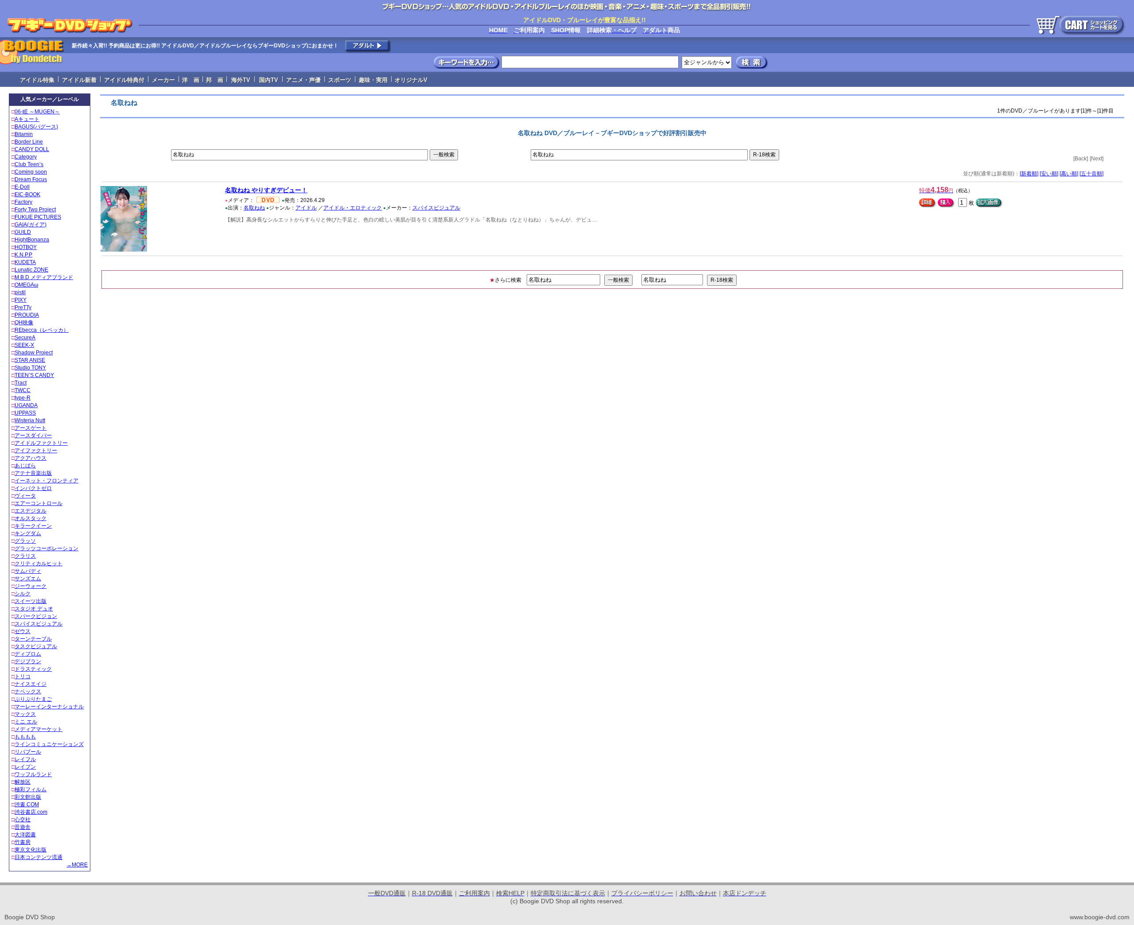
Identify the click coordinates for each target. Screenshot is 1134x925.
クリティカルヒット (38, 563)
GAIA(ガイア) (31, 225)
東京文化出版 (31, 850)
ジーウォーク (31, 586)
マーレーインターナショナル (49, 706)
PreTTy (23, 307)
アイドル (306, 208)
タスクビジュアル (36, 646)
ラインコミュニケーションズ (49, 744)
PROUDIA (27, 315)
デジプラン (28, 661)
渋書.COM (27, 804)
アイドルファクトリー (41, 443)
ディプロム (28, 654)
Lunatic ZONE (31, 270)
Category (26, 157)
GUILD (23, 232)
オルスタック (31, 518)
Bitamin (24, 134)
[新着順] (1029, 174)
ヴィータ (25, 496)
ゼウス (23, 631)
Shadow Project (34, 353)
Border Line (29, 142)
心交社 (23, 819)
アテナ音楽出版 (33, 473)
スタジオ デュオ (34, 609)
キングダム (28, 533)
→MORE (77, 865)
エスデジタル (31, 511)
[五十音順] (1091, 174)
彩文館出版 (28, 797)
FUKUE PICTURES (38, 217)
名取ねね (254, 208)
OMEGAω (26, 285)
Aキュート (27, 119)
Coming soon (31, 172)
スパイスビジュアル (38, 624)
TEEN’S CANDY (34, 375)
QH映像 (24, 322)
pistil (20, 292)
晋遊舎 (23, 827)
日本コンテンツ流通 (38, 857)
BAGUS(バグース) (36, 127)
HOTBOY (26, 247)
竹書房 (23, 842)
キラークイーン (33, 526)
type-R (23, 398)
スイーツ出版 (31, 601)
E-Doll (22, 187)
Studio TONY (30, 368)
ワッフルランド (33, 774)
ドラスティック (33, 669)
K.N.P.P (23, 255)
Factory (23, 202)
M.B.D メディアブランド (44, 277)
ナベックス (28, 691)
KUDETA (25, 262)
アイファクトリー (36, 450)
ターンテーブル (33, 639)
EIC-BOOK (27, 194)
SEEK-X (24, 345)
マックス (25, 714)
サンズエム (28, 578)
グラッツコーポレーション (46, 548)
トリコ (23, 676)
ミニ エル (26, 722)
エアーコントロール (38, 503)
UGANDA (26, 405)
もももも (25, 737)
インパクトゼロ (33, 488)
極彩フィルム (31, 789)
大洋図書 (25, 835)
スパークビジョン (36, 616)
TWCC (23, 390)
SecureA (25, 337)
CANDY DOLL (32, 149)
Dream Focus (31, 179)
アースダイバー (33, 435)
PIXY (21, 300)
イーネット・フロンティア (46, 481)
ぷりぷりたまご (33, 699)
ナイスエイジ (31, 684)
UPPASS (25, 413)
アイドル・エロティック (352, 208)
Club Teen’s (29, 164)
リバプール (28, 752)
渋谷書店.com (31, 812)
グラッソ (25, 541)
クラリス (25, 556)
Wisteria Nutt (30, 420)
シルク (23, 594)
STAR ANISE (30, 360)
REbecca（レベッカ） (42, 330)
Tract (21, 383)
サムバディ (28, 571)
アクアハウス (31, 458)
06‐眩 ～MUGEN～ (37, 112)
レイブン (25, 767)
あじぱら (25, 465)
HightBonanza (32, 240)
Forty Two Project (35, 209)
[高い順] (1069, 174)
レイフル (25, 759)
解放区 (23, 782)
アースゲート (31, 428)
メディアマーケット (38, 729)
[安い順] (1049, 174)
